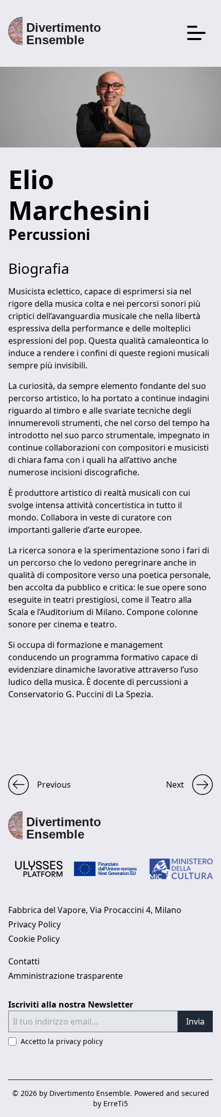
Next (175, 784)
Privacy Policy (34, 924)
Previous (54, 784)
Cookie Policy (34, 938)
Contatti (24, 961)
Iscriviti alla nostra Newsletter (70, 1004)
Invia (195, 1021)
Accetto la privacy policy (62, 1041)
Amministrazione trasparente (65, 975)
